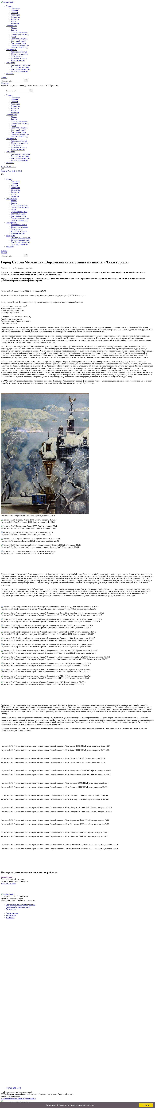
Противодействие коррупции (18, 907)
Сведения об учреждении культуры (20, 905)
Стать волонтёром (18, 43)
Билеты (14, 30)
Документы (15, 17)
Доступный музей (18, 41)
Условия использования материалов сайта (18, 1098)
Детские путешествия (20, 67)
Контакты (15, 19)
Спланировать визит (19, 32)
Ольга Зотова (6, 877)
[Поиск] (26, 80)
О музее (9, 6)
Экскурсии (10, 63)
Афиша (14, 28)
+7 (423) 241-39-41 (8, 883)
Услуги (13, 21)
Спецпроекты (11, 50)
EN (5, 171)
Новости (14, 13)
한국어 (19, 171)
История (14, 10)
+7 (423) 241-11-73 (8, 167)
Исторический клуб (19, 52)
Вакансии (15, 23)
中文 (14, 171)
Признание (15, 8)
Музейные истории (19, 58)
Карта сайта (11, 915)
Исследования (16, 56)
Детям (13, 37)
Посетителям (11, 26)
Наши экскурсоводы (19, 71)
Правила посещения (19, 39)
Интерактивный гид (19, 47)
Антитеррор (11, 909)
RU (2, 171)
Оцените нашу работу (20, 45)
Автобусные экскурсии (20, 69)
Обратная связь (12, 913)
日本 (9, 171)
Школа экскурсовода (19, 54)
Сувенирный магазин (20, 34)
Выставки (10, 74)
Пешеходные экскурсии (20, 65)
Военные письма (18, 61)
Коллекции (15, 15)
